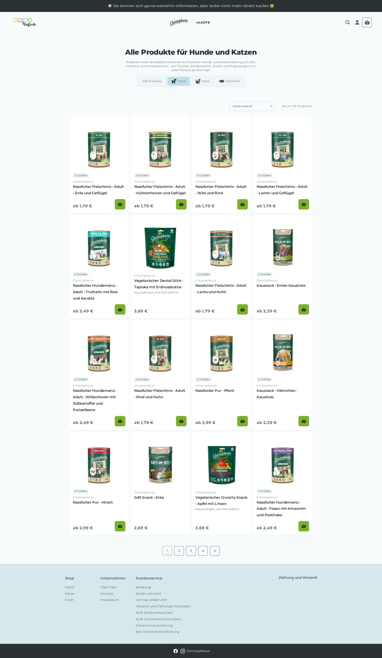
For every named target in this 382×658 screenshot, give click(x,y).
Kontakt (107, 594)
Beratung (143, 587)
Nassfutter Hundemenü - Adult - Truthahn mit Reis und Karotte (95, 291)
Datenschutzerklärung (154, 625)
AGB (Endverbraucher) (154, 613)
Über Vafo (108, 587)
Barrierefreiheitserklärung (158, 632)
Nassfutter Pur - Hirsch (93, 502)
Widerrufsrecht (148, 594)
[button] (347, 22)
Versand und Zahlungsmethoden (163, 606)
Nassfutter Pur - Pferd (214, 391)
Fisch (69, 600)
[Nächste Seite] (215, 551)
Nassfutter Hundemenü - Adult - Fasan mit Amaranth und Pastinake (281, 508)
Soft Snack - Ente (149, 497)
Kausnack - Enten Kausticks (281, 285)
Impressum (109, 600)
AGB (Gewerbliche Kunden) (158, 619)
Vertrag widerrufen (151, 600)
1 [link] (167, 550)
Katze (69, 594)
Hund (69, 587)
